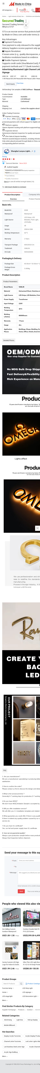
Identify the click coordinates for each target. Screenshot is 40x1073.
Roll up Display (33, 1020)
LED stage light (7, 996)
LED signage (26, 992)
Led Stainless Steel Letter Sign (14, 1047)
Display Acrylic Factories (12, 1036)
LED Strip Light (27, 988)
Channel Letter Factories (12, 1041)
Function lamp (7, 988)
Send (21, 891)
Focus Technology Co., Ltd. (28, 1064)
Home (4, 16)
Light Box (19, 1020)
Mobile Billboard (9, 1025)
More (4, 1056)
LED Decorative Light (29, 996)
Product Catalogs (33, 983)
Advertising (8, 1020)
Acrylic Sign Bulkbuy (11, 1052)
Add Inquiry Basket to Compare (15, 187)
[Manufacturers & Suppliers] (20, 4)
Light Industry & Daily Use (16, 16)
